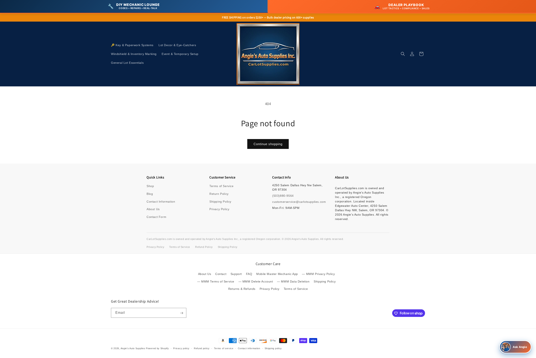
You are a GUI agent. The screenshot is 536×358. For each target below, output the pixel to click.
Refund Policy (204, 247)
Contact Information (161, 201)
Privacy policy (181, 348)
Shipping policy (273, 348)
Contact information (249, 348)
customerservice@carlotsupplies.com (299, 201)
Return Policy (219, 193)
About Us (153, 209)
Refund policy (202, 348)
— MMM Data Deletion (293, 281)
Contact (220, 274)
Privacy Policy (219, 209)
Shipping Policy (220, 201)
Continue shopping (268, 144)
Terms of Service (221, 186)
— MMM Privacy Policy (318, 274)
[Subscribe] (181, 313)
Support (236, 274)
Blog (150, 193)
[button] (402, 54)
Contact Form (156, 217)
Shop (150, 186)
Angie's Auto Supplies (133, 348)
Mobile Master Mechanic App (277, 274)
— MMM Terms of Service (215, 281)
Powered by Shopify (157, 348)
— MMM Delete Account (255, 281)
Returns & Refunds (241, 288)
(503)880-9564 (283, 195)
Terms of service (223, 348)
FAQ (249, 274)
